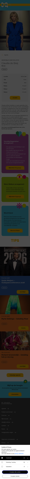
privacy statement (19, 454)
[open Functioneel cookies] (27, 458)
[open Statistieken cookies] (27, 467)
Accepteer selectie (15, 476)
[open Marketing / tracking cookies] (27, 462)
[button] (16, 458)
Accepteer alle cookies (15, 472)
